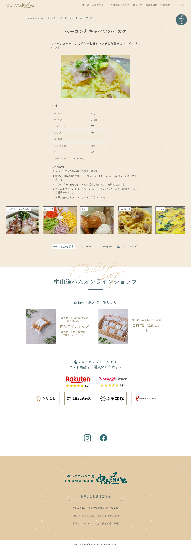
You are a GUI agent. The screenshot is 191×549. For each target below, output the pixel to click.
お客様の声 (151, 5)
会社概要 (165, 5)
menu (182, 4)
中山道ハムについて (93, 5)
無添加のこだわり (120, 5)
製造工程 (138, 5)
